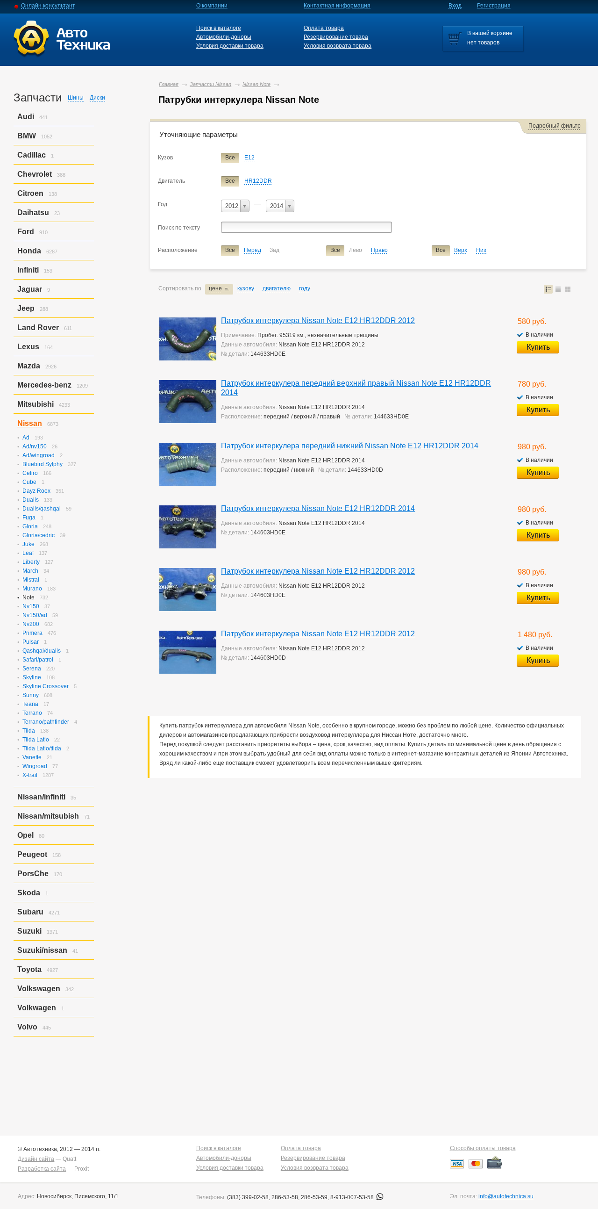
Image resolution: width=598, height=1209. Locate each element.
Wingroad (34, 766)
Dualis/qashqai (41, 508)
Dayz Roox (36, 491)
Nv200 (30, 624)
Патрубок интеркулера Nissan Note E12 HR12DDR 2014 (318, 508)
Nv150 (30, 606)
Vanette (32, 757)
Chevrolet (34, 174)
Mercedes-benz (44, 385)
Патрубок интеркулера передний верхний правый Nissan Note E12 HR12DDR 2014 (356, 387)
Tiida (28, 730)
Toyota (29, 969)
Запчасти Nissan (210, 84)
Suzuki (29, 931)
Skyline (31, 677)
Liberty (31, 562)
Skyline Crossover (45, 686)
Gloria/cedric (38, 535)
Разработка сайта (42, 1169)
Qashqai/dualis (41, 651)
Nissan (29, 423)
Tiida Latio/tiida (41, 748)
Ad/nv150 (34, 446)
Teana (30, 704)
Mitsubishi (35, 404)
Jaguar (29, 289)
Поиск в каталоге (218, 28)
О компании (212, 5)
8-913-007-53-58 (352, 1197)
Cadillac (31, 155)
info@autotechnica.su (506, 1196)
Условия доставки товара (229, 46)
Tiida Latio (35, 739)
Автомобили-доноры (223, 37)
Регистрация (494, 5)
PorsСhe (33, 874)
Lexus (28, 347)
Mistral (30, 579)
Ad (25, 437)
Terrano (32, 713)
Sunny (30, 695)
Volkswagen (38, 989)
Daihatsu (33, 212)
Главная (168, 84)
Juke (28, 544)
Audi (25, 117)
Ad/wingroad (38, 455)
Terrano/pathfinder (45, 722)
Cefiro (30, 473)
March (30, 571)
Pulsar (30, 642)
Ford (25, 232)
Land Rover (38, 327)
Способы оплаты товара (483, 1148)
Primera (32, 633)
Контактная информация (337, 5)
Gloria (30, 526)
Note (28, 597)
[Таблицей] (558, 289)
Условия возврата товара (337, 46)
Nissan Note (256, 84)
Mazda (28, 366)
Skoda (28, 893)
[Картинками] (567, 289)
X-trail (29, 775)
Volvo (27, 1027)
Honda (29, 251)
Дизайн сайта (36, 1159)
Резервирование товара (336, 37)
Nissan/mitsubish (48, 816)
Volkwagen (36, 1008)
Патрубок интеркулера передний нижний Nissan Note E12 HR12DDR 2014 (349, 446)
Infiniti (28, 270)
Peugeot (32, 854)
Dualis (30, 500)
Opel (25, 835)
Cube (29, 482)
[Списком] (548, 289)
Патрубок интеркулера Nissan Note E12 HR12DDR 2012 (318, 320)
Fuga (29, 517)
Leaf (28, 553)
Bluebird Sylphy (42, 464)
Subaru (30, 912)
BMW (26, 136)
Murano (32, 588)
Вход (455, 5)
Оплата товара (324, 28)
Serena (31, 668)
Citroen (30, 193)
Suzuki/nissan (42, 950)
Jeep (26, 308)
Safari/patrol (37, 659)
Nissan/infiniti (41, 797)
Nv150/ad (34, 615)
